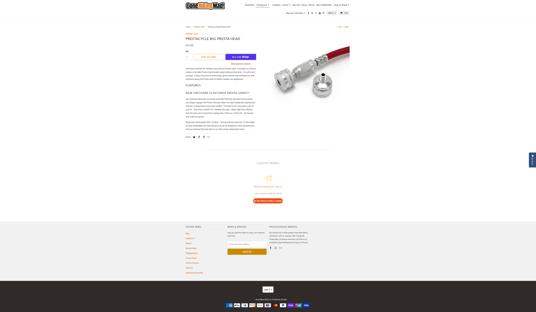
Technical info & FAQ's (194, 273)
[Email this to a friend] (208, 137)
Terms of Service (192, 263)
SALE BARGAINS (324, 5)
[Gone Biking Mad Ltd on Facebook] (308, 13)
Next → (347, 27)
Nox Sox (296, 5)
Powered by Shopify (279, 300)
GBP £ (332, 12)
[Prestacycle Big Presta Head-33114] (305, 77)
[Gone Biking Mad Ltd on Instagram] (312, 13)
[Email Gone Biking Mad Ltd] (316, 13)
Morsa (304, 5)
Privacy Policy (191, 258)
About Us (189, 268)
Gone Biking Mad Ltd (263, 300)
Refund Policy (191, 248)
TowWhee (249, 5)
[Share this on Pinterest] (203, 137)
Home (188, 27)
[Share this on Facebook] (198, 137)
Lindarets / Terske (281, 4)
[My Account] (320, 13)
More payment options (241, 64)
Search (188, 243)
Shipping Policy (192, 253)
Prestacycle (263, 4)
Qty (187, 51)
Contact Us (190, 238)
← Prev (339, 27)
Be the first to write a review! (268, 201)
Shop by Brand (341, 4)
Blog (187, 233)
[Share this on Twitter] (194, 137)
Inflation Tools (199, 27)
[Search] (324, 13)
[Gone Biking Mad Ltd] (205, 6)
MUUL (312, 5)
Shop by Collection (295, 12)
